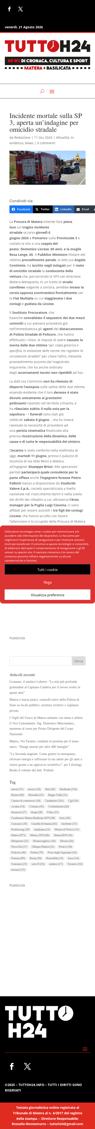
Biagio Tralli (57, 795)
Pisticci (65, 846)
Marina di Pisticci (67, 829)
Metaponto (19, 841)
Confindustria (58, 806)
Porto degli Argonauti (62, 852)
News (29, 143)
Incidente (69, 823)
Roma (36, 858)
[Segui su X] (20, 9)
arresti (17, 789)
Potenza (18, 858)
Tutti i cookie (47, 569)
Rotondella (54, 858)
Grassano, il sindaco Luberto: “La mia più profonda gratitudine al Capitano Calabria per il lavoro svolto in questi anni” (44, 687)
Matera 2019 (39, 835)
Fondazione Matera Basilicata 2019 (33, 818)
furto (64, 818)
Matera (18, 835)
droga (36, 812)
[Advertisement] (47, 935)
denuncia (18, 812)
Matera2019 (63, 835)
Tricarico (74, 864)
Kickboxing (20, 829)
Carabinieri (54, 800)
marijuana (42, 829)
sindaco (56, 864)
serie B (38, 864)
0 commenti (46, 143)
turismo (18, 869)
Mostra (66, 841)
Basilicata (68, 789)
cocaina (18, 806)
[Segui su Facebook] (9, 9)
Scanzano (19, 864)
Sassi (73, 858)
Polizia (36, 852)
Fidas (52, 812)
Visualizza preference (47, 594)
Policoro (18, 852)
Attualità (62, 137)
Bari (50, 789)
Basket (17, 795)
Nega (48, 582)
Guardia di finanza (44, 823)
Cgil (73, 800)
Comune (36, 806)
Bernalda (36, 795)
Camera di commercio (25, 800)
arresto (34, 789)
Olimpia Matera (43, 846)
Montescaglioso (44, 841)
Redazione (22, 137)
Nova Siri (19, 846)
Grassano (19, 823)
